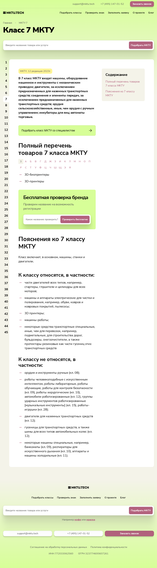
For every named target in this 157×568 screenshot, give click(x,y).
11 (6, 124)
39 (6, 295)
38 (6, 289)
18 (6, 167)
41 (6, 308)
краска (90, 519)
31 (6, 246)
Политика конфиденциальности (108, 547)
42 (6, 314)
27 (6, 222)
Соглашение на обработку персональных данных (58, 547)
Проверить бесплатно (75, 219)
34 (6, 265)
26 (6, 216)
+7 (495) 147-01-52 (112, 4)
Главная (7, 23)
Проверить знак (94, 12)
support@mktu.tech (83, 4)
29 (6, 234)
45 (6, 332)
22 (6, 191)
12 (6, 130)
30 (6, 240)
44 (6, 326)
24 (6, 203)
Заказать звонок (141, 4)
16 (6, 154)
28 (6, 228)
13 (6, 136)
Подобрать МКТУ (141, 45)
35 (6, 271)
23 (6, 197)
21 (6, 185)
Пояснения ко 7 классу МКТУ (119, 93)
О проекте (139, 12)
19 (6, 173)
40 (6, 301)
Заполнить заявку (118, 12)
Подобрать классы (71, 12)
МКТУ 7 (23, 23)
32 (6, 252)
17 (6, 160)
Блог (151, 12)
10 (6, 117)
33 (6, 259)
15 (6, 148)
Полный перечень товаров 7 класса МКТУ (122, 83)
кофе (78, 519)
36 (6, 277)
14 (6, 142)
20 (6, 179)
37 (6, 283)
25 (6, 209)
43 (6, 320)
